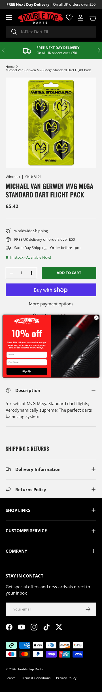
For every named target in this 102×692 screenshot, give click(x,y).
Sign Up (26, 371)
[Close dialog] (96, 317)
